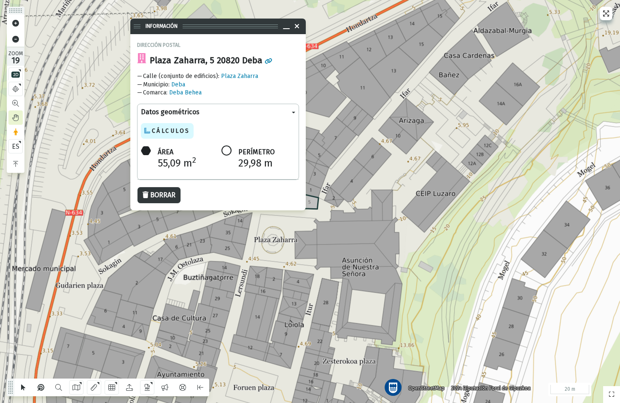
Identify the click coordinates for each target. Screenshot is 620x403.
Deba (178, 84)
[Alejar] (15, 39)
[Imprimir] (147, 387)
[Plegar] (15, 164)
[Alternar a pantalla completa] (606, 13)
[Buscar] (58, 387)
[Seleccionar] (23, 387)
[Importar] (129, 387)
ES (15, 146)
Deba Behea (185, 92)
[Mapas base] (76, 387)
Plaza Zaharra (239, 76)
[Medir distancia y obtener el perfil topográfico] (94, 387)
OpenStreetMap (426, 388)
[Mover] (15, 117)
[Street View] (15, 132)
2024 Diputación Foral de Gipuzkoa (491, 388)
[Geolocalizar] (15, 89)
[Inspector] (41, 387)
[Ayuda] (182, 387)
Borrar (162, 195)
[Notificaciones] (165, 387)
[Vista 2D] (15, 74)
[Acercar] (15, 23)
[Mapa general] (611, 394)
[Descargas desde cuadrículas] (112, 387)
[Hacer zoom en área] (15, 103)
